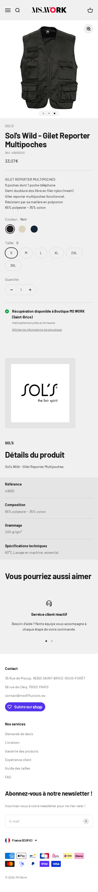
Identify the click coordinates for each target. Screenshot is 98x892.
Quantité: (12, 279)
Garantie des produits (21, 751)
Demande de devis (19, 734)
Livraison (12, 742)
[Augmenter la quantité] (30, 290)
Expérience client (18, 760)
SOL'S (9, 126)
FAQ (8, 777)
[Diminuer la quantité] (11, 290)
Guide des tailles (17, 768)
